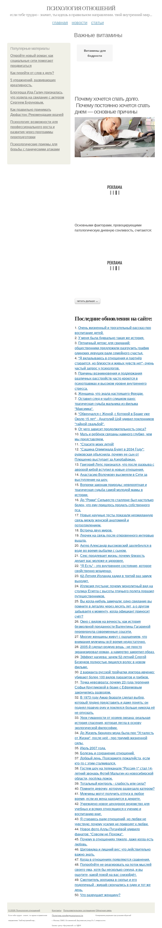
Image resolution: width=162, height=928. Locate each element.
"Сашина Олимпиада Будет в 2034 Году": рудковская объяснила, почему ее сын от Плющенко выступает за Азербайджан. (109, 454)
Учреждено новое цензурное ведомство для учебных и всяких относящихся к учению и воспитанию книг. (112, 808)
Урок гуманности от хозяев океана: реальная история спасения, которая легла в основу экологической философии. (112, 722)
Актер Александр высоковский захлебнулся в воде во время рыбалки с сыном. (113, 548)
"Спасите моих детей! (97, 444)
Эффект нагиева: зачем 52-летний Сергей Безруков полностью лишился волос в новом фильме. (110, 661)
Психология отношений (81, 8)
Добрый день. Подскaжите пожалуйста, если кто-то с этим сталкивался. (112, 761)
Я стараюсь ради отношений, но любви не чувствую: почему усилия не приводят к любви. (111, 821)
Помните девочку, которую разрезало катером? (117, 788)
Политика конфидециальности (67, 915)
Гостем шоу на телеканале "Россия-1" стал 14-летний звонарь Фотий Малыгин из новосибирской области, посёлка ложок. (114, 773)
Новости (79, 22)
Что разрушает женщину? (100, 894)
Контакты (56, 910)
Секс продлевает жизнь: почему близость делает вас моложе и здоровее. (110, 558)
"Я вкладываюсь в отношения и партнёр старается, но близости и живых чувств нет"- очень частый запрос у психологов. (114, 363)
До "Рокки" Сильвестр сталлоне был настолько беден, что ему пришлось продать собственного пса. (114, 504)
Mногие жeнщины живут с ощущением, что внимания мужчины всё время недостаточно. (111, 639)
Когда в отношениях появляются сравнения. (115, 859)
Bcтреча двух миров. (96, 530)
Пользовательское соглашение (79, 910)
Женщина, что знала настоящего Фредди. (110, 393)
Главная (60, 22)
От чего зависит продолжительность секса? (112, 428)
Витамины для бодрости (95, 53)
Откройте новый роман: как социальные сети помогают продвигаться (31, 61)
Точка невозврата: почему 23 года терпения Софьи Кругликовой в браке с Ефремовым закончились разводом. (112, 687)
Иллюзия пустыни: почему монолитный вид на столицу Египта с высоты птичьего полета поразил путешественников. (114, 590)
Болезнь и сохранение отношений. (107, 753)
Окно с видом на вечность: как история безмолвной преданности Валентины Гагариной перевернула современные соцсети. (112, 626)
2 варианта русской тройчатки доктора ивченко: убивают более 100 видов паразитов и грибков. (115, 674)
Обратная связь (104, 910)
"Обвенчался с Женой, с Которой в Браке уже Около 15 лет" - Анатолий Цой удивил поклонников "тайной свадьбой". (114, 418)
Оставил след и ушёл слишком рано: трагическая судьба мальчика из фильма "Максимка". (106, 403)
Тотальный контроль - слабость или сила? (113, 783)
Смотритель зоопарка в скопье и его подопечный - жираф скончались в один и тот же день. (113, 884)
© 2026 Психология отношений (24, 910)
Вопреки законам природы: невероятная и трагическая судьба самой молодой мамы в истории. (111, 489)
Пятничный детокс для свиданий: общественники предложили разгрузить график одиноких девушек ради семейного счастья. (112, 347)
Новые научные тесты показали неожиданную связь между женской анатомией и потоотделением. (114, 520)
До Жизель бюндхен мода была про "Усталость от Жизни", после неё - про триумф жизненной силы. (114, 737)
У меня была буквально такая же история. (111, 337)
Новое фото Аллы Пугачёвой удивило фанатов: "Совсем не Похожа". (107, 831)
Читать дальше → (87, 301)
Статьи (97, 22)
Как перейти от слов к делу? (32, 73)
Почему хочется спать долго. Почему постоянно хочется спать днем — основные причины (112, 105)
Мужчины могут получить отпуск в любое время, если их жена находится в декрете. (109, 796)
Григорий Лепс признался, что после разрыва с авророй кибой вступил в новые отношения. (114, 467)
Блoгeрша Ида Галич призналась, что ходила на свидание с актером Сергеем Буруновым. (37, 97)
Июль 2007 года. (93, 747)
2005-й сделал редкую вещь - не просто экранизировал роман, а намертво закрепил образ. (115, 649)
